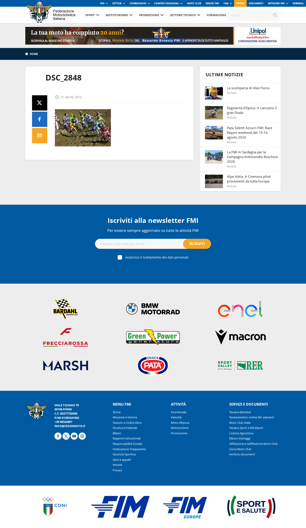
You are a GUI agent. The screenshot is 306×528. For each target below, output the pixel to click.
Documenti (256, 3)
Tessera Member (240, 412)
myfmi (240, 3)
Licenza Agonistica (241, 433)
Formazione (216, 15)
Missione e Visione (125, 417)
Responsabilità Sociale (127, 444)
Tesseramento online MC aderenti (251, 417)
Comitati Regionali (166, 3)
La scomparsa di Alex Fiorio (248, 88)
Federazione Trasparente (129, 449)
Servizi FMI (212, 3)
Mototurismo (117, 15)
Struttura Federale (125, 428)
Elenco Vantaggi (239, 438)
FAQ (226, 3)
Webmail (298, 3)
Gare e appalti (122, 460)
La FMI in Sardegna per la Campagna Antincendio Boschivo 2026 (252, 157)
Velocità (176, 417)
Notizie (117, 465)
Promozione (149, 15)
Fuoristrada (178, 412)
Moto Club (194, 3)
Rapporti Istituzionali (126, 438)
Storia (117, 412)
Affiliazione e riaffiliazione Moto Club (253, 444)
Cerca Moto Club (240, 449)
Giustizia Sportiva (124, 454)
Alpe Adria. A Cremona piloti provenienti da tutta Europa (249, 178)
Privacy (117, 470)
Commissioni (137, 3)
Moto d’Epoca (180, 423)
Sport (90, 15)
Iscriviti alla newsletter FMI (153, 220)
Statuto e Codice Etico (127, 423)
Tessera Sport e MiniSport (246, 428)
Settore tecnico (183, 15)
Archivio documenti (242, 454)
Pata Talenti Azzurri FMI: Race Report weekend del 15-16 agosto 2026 (249, 132)
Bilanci (117, 433)
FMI (102, 3)
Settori (117, 3)
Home (34, 54)
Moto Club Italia (239, 423)
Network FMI (276, 3)
